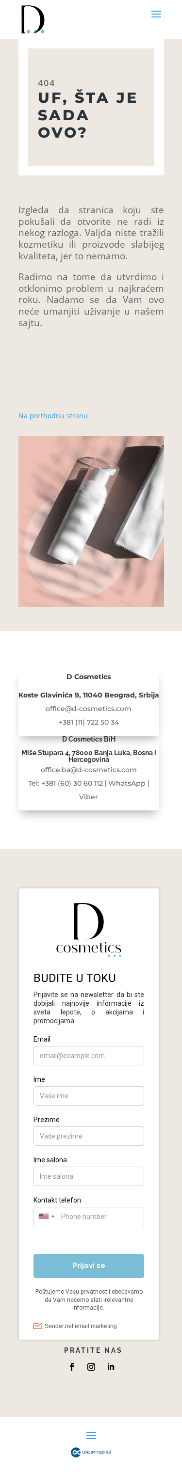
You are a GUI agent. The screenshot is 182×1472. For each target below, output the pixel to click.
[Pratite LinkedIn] (110, 1367)
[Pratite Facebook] (72, 1367)
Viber (88, 796)
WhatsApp (127, 783)
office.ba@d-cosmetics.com (89, 769)
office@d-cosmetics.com (89, 708)
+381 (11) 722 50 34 (89, 722)
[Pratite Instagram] (91, 1367)
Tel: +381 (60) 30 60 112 (65, 783)
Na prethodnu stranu (53, 415)
